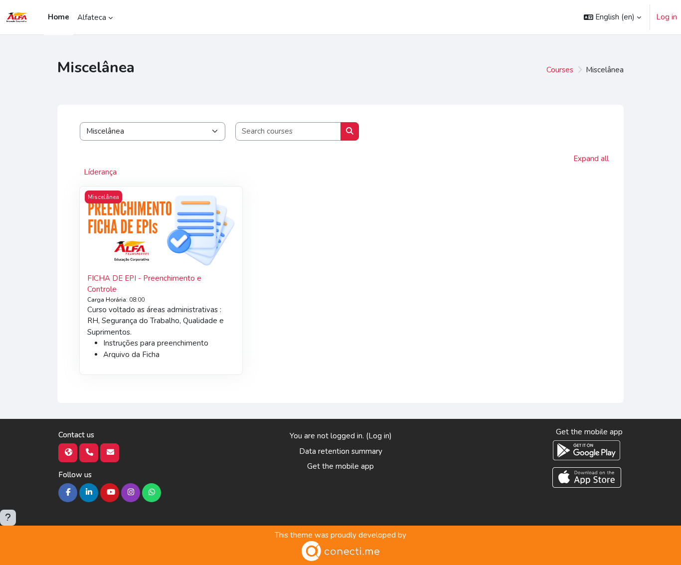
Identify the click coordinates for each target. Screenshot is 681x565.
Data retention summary (340, 451)
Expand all (591, 159)
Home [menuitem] (58, 17)
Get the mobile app (340, 466)
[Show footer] (8, 518)
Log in (666, 17)
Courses (559, 70)
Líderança (100, 172)
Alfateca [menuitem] (91, 17)
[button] (612, 17)
